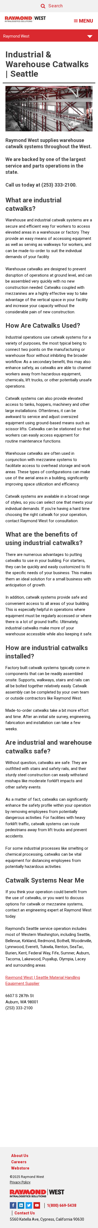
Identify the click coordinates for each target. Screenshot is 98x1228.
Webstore (20, 1168)
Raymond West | (20, 977)
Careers (18, 1162)
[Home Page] (25, 19)
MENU (86, 21)
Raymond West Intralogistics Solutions (13, 1205)
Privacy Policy (20, 1182)
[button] (46, 6)
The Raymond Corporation (36, 1205)
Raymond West (16, 38)
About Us (19, 1155)
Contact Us (24, 1213)
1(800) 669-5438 (61, 1205)
